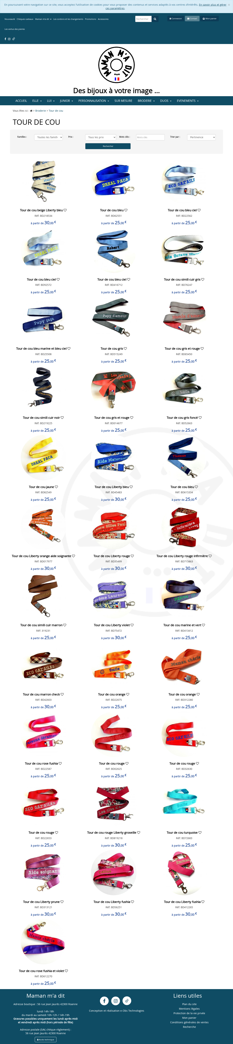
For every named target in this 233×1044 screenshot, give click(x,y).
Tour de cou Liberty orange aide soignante (42, 556)
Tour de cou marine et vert (182, 625)
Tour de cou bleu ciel (183, 210)
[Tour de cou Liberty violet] (114, 595)
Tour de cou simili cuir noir (42, 417)
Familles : (22, 136)
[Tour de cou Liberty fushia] (114, 872)
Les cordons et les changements (68, 19)
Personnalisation (92, 101)
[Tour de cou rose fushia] (43, 734)
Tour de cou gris (112, 348)
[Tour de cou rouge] (114, 734)
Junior (65, 101)
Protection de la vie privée (189, 1013)
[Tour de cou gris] (114, 319)
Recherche (189, 1027)
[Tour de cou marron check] (43, 665)
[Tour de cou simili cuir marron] (43, 595)
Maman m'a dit (42, 19)
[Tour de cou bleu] (114, 180)
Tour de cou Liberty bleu (112, 487)
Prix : (70, 136)
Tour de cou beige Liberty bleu (42, 210)
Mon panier (210, 18)
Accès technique (46, 1039)
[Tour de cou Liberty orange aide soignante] (43, 526)
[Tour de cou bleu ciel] (184, 180)
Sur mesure (123, 101)
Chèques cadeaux (25, 19)
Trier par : (175, 136)
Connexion (176, 18)
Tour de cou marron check (42, 694)
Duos (164, 101)
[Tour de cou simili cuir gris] (184, 250)
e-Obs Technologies (132, 1010)
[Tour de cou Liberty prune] (43, 872)
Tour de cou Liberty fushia (112, 902)
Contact (193, 18)
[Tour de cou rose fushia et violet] (43, 941)
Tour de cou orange (112, 694)
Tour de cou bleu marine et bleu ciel (41, 348)
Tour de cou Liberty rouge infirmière (183, 556)
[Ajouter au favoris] (65, 210)
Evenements (186, 101)
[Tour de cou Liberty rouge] (114, 526)
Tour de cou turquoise (182, 832)
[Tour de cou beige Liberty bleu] (43, 180)
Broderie (145, 101)
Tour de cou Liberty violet (112, 625)
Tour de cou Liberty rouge (112, 556)
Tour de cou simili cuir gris (182, 279)
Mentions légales (189, 1008)
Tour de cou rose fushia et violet (42, 971)
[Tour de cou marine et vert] (184, 595)
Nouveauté (10, 19)
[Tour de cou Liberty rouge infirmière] (184, 526)
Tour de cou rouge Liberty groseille (112, 832)
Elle (35, 101)
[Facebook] (104, 1001)
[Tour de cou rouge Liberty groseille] (114, 803)
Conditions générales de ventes (189, 1022)
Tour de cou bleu (112, 210)
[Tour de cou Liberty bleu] (114, 457)
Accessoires (103, 19)
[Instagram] (115, 1001)
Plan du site (189, 1004)
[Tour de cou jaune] (43, 457)
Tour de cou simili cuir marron (41, 625)
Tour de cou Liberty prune (41, 902)
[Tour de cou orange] (114, 665)
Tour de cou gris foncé (183, 417)
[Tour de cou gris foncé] (184, 388)
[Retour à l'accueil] (116, 64)
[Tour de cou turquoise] (184, 803)
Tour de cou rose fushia (42, 763)
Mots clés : (124, 136)
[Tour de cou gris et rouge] (184, 319)
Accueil (21, 101)
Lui (49, 101)
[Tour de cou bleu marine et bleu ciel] (43, 319)
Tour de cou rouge (112, 763)
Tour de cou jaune (42, 487)
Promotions (90, 19)
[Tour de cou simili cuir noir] (43, 388)
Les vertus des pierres (15, 29)
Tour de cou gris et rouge (183, 348)
